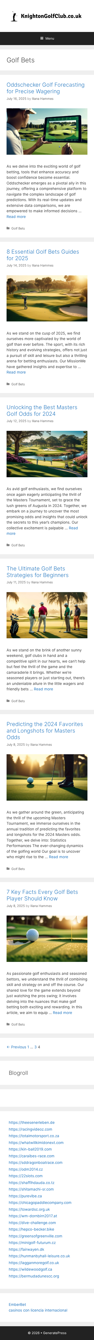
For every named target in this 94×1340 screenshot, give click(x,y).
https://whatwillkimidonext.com (36, 1142)
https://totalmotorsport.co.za (34, 1136)
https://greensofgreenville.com (35, 1236)
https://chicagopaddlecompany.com (40, 1202)
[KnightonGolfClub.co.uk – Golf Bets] (47, 16)
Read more (16, 216)
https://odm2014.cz (26, 1169)
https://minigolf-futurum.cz (32, 1242)
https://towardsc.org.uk (29, 1209)
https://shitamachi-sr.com (31, 1189)
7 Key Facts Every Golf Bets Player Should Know (42, 895)
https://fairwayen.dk (26, 1249)
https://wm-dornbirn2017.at (33, 1216)
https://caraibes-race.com (31, 1156)
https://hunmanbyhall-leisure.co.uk (39, 1256)
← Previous (16, 1047)
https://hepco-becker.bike (31, 1229)
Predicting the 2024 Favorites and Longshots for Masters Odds (45, 730)
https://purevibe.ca (25, 1196)
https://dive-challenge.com (32, 1223)
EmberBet (17, 1304)
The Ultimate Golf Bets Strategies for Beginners (38, 571)
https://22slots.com (26, 1176)
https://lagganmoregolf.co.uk (34, 1263)
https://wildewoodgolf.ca (30, 1269)
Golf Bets (18, 228)
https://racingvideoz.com (30, 1129)
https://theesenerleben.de (32, 1122)
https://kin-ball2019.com (30, 1149)
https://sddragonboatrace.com (36, 1162)
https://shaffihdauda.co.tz (31, 1182)
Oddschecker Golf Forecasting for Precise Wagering (46, 88)
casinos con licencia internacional (38, 1310)
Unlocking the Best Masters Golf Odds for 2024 (42, 410)
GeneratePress (54, 1333)
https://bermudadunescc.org (34, 1276)
